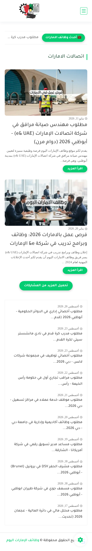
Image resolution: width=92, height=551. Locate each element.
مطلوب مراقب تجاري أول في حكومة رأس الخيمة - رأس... (50, 381)
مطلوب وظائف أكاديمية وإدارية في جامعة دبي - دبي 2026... (47, 426)
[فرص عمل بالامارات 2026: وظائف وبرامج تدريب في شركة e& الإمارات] (46, 202)
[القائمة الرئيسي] (83, 11)
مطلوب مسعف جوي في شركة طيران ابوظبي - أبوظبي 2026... (46, 492)
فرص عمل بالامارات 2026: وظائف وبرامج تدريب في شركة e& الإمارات (48, 240)
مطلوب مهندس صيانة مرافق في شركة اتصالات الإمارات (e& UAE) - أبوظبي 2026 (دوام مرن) (49, 134)
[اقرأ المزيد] (75, 168)
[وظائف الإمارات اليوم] (30, 11)
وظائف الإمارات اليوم (22, 541)
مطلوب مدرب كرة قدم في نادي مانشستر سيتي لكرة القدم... (22, 38)
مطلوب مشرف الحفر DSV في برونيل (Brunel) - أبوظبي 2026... (46, 470)
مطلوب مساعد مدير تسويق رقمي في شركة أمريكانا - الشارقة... (48, 448)
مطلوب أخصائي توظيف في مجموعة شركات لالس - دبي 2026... (48, 359)
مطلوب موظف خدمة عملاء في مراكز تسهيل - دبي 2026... (46, 403)
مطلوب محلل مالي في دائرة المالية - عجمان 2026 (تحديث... (48, 514)
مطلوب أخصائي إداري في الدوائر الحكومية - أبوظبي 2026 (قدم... (49, 315)
